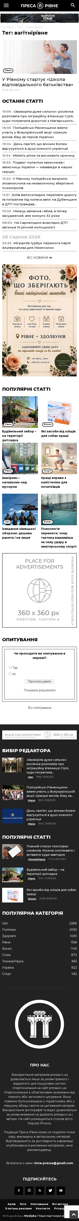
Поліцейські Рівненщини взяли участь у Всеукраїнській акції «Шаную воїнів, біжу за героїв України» (35, 132)
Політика (9, 930)
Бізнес (7, 948)
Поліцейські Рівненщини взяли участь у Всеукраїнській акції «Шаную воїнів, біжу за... (51, 791)
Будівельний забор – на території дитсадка (19, 435)
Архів (12, 1204)
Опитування (39, 1204)
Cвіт (5, 923)
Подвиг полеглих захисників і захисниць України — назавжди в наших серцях (37, 167)
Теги (20, 27)
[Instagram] (29, 1190)
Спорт (6, 974)
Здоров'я (9, 936)
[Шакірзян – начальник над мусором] (20, 458)
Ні (14, 674)
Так (15, 668)
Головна (7, 27)
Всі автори (60, 1204)
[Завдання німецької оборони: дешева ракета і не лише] (20, 509)
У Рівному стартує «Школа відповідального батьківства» (37, 82)
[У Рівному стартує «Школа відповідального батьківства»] (39, 57)
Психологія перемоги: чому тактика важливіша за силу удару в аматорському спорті (58, 537)
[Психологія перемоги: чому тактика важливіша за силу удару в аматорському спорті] (59, 509)
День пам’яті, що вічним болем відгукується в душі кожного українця (51, 815)
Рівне (6, 942)
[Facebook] (19, 1190)
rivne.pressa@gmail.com (53, 1163)
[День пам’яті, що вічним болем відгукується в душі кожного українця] (12, 816)
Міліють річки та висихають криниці (43, 155)
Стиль (6, 955)
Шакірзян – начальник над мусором (14, 482)
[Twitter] (50, 1190)
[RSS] (40, 1190)
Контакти (43, 1208)
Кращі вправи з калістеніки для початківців (54, 482)
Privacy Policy (64, 1208)
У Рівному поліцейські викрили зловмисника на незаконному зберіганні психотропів (37, 183)
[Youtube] (61, 1190)
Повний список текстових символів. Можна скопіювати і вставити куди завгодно (51, 850)
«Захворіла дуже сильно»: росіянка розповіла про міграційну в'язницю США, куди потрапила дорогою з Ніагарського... (38, 116)
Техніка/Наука (12, 961)
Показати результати (39, 690)
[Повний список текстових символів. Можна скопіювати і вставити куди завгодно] (12, 851)
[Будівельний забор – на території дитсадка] (20, 412)
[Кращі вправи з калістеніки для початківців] (59, 458)
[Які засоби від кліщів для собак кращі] (59, 412)
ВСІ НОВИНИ (38, 258)
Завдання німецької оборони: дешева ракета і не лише (19, 533)
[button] (73, 5)
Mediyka (30, 1215)
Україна (8, 967)
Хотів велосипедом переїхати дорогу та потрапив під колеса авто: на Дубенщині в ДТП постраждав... (39, 199)
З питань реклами (18, 1208)
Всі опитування (39, 708)
